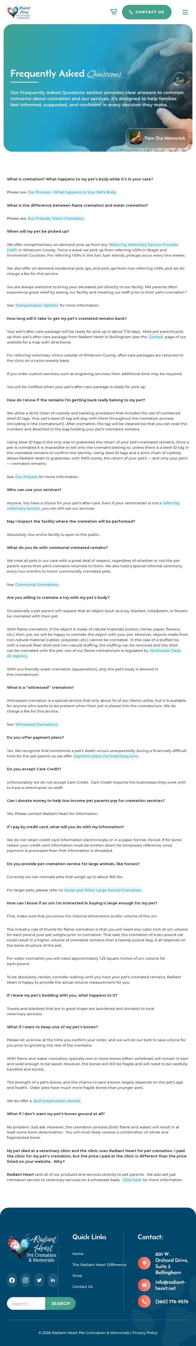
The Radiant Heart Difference (98, 1264)
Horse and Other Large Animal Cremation (102, 890)
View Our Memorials (164, 138)
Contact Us (150, 12)
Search (60, 1303)
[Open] (185, 12)
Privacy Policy (145, 1332)
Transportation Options (36, 305)
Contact (156, 337)
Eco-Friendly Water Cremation (56, 218)
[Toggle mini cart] (113, 12)
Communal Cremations (36, 584)
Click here (132, 1180)
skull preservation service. (57, 1101)
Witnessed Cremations (36, 724)
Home (78, 1253)
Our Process (26, 476)
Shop (77, 1275)
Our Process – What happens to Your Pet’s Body (72, 192)
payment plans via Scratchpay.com (106, 756)
